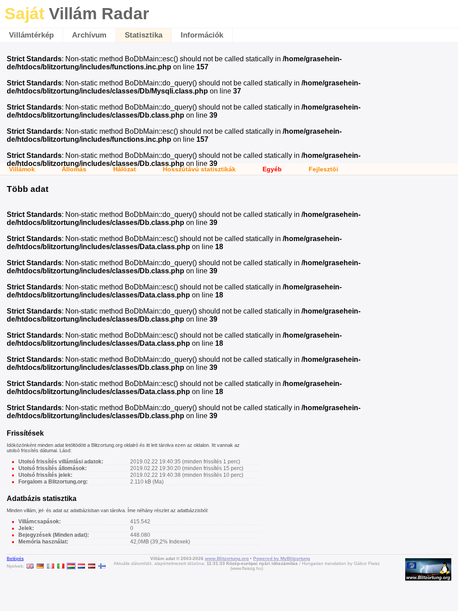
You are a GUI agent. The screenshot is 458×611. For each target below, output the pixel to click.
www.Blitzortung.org (227, 558)
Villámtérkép (31, 35)
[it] (60, 566)
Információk (202, 35)
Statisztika (143, 35)
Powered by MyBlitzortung (281, 558)
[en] (29, 566)
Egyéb (272, 169)
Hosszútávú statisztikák (199, 169)
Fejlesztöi (323, 169)
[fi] (102, 566)
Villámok (22, 169)
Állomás (74, 169)
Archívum (89, 35)
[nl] (81, 566)
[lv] (91, 566)
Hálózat (124, 169)
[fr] (50, 566)
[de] (40, 566)
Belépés (15, 558)
